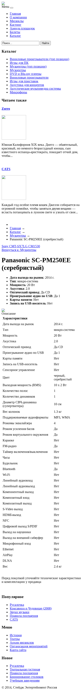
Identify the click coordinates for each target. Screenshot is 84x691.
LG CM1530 (31, 246)
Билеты (15, 32)
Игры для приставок (24, 81)
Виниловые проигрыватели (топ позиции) (39, 59)
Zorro (6, 108)
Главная (15, 13)
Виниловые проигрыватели (29, 77)
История (16, 635)
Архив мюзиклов (22, 642)
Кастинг (15, 24)
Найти (45, 43)
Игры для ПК (19, 62)
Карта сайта (18, 650)
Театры (15, 639)
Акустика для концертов (27, 85)
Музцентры (18, 70)
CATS (6, 169)
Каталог (15, 35)
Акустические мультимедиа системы (35, 88)
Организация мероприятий (29, 646)
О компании (18, 17)
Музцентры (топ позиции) (28, 66)
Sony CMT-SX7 (12, 246)
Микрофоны (18, 92)
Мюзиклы (17, 21)
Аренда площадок (22, 28)
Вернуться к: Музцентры (19, 250)
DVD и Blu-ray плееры (25, 74)
